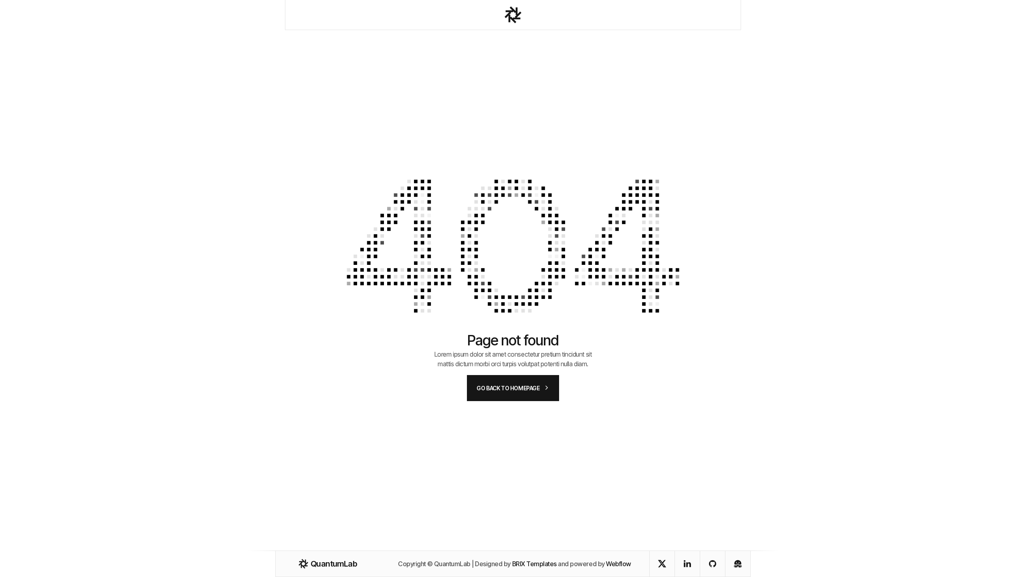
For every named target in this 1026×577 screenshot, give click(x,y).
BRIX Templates (534, 564)
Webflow (618, 564)
